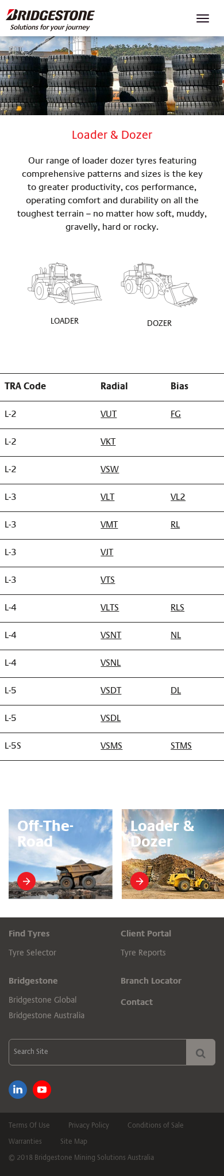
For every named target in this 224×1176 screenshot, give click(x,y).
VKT (108, 442)
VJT (107, 552)
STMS (181, 746)
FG (176, 414)
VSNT (111, 635)
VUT (109, 414)
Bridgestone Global (43, 1000)
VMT (109, 525)
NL (176, 635)
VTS (108, 580)
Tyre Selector (32, 953)
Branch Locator (151, 981)
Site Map (73, 1142)
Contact (137, 1002)
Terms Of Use (29, 1125)
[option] (61, 854)
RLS (177, 608)
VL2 (178, 497)
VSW (110, 470)
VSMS (111, 746)
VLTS (110, 608)
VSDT (111, 691)
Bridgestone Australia (46, 1016)
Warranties (25, 1142)
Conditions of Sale (156, 1125)
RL (175, 525)
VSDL (111, 718)
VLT (107, 497)
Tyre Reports (143, 953)
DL (176, 691)
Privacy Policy (88, 1125)
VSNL (111, 663)
